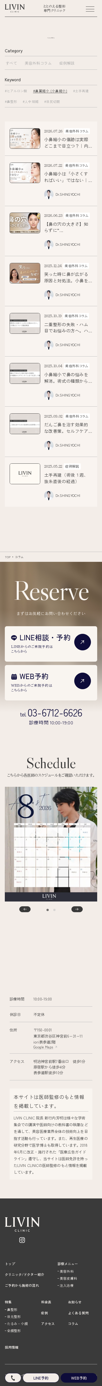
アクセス (48, 1323)
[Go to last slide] (25, 909)
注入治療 (66, 1285)
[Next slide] (77, 909)
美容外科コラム (38, 63)
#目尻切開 (52, 101)
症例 (44, 1312)
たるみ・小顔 (17, 1323)
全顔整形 (14, 1330)
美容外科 (66, 1271)
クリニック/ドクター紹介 (24, 1274)
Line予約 (40, 1378)
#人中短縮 (30, 101)
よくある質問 (78, 1312)
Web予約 (78, 1378)
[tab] (47, 910)
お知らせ (75, 1301)
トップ (10, 1263)
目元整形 (14, 1316)
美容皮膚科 (68, 1278)
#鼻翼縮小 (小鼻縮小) (50, 90)
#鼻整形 (11, 101)
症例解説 (67, 63)
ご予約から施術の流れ (22, 1285)
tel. (51, 712)
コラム (19, 557)
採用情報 (11, 1347)
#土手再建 (81, 90)
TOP (7, 557)
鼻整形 (12, 1309)
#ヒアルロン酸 (16, 90)
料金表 (46, 1301)
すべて (11, 63)
